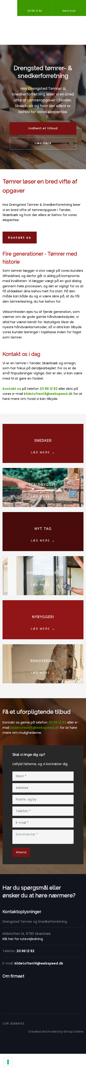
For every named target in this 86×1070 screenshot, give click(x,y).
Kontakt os (19, 237)
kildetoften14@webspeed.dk (34, 727)
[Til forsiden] (43, 30)
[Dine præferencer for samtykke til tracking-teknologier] (8, 1062)
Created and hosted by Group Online (55, 1031)
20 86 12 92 (57, 722)
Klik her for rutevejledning (23, 939)
